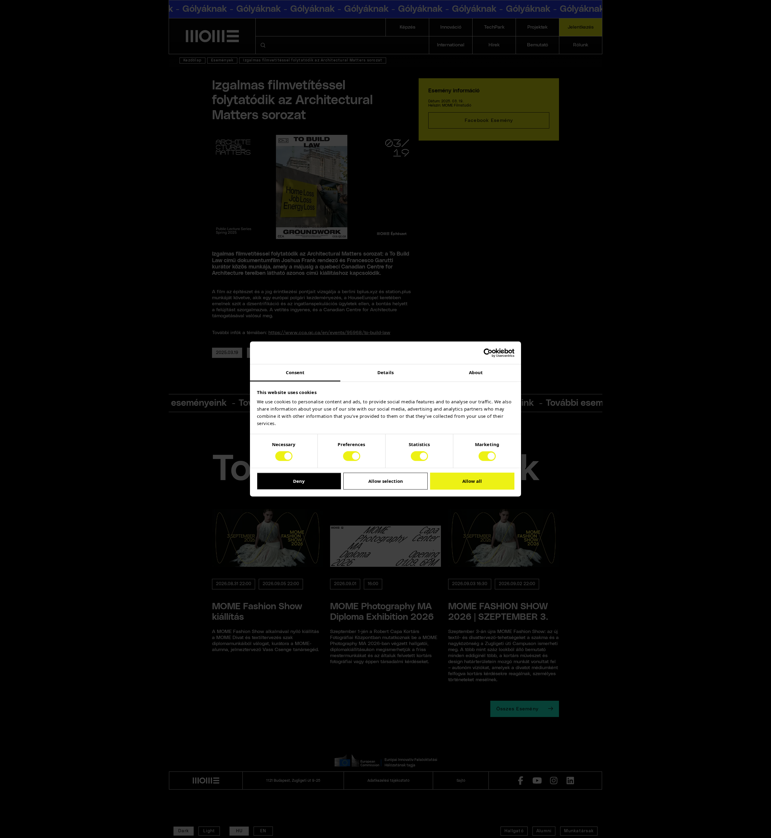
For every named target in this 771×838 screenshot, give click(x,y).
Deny (299, 481)
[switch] (351, 456)
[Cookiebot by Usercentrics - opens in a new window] (488, 352)
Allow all (472, 481)
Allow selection (385, 481)
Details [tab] (385, 372)
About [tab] (476, 372)
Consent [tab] (295, 372)
